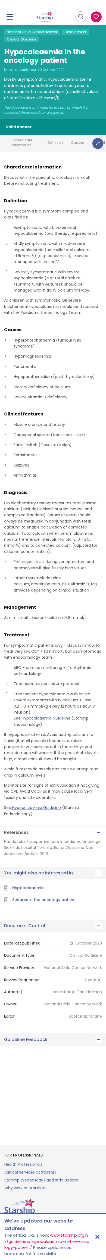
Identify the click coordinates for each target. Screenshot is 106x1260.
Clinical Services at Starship (30, 1172)
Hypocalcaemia (28, 887)
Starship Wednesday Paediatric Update (41, 1180)
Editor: (9, 1016)
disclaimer (54, 112)
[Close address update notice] (97, 1237)
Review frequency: (21, 980)
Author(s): (13, 992)
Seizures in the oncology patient (44, 899)
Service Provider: (19, 967)
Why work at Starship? (25, 1188)
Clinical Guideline (21, 39)
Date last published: (22, 943)
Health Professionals (23, 1164)
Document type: (19, 955)
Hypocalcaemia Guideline (45, 718)
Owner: (10, 1004)
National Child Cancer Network (32, 32)
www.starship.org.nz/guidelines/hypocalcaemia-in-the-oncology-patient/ (46, 1241)
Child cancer (75, 32)
